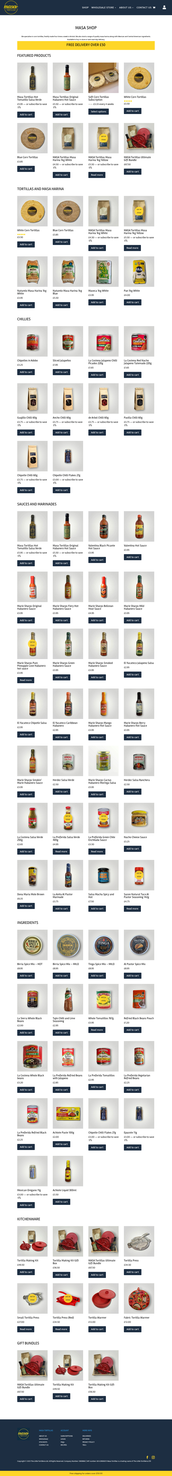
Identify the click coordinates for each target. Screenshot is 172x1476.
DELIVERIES (86, 1436)
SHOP (85, 7)
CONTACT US (144, 7)
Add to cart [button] (26, 114)
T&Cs (84, 1445)
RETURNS (85, 1439)
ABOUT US (125, 7)
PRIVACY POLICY (88, 1442)
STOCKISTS (43, 1442)
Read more (97, 175)
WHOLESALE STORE (102, 7)
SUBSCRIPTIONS (67, 1436)
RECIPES (64, 1445)
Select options (98, 111)
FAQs (62, 1442)
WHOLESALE (43, 1439)
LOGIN (63, 1439)
